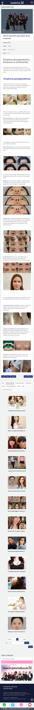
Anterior (7, 376)
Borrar (30, 376)
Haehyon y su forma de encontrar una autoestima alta (20, 631)
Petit (23, 386)
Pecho (18, 386)
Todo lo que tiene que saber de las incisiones (18, 591)
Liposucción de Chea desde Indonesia (17, 471)
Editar (26, 376)
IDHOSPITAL (17, 3)
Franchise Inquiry (8, 688)
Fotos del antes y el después (8, 658)
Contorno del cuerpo (7, 389)
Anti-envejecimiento (11, 386)
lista (3, 376)
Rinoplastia (28, 383)
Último (24, 639)
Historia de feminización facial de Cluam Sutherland (20, 551)
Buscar (26, 642)
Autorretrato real (6, 662)
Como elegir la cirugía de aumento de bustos (18, 611)
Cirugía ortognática (19, 383)
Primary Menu (32, 2)
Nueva (30, 646)
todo (3, 383)
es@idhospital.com (14, 697)
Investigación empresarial (10, 686)
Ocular (3, 386)
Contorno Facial (10, 383)
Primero (9, 639)
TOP (32, 700)
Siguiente (13, 376)
